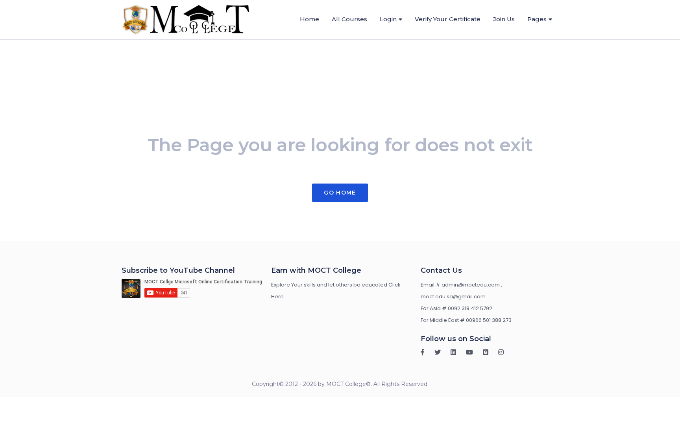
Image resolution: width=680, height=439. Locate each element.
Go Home (340, 192)
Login (388, 19)
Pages (537, 19)
